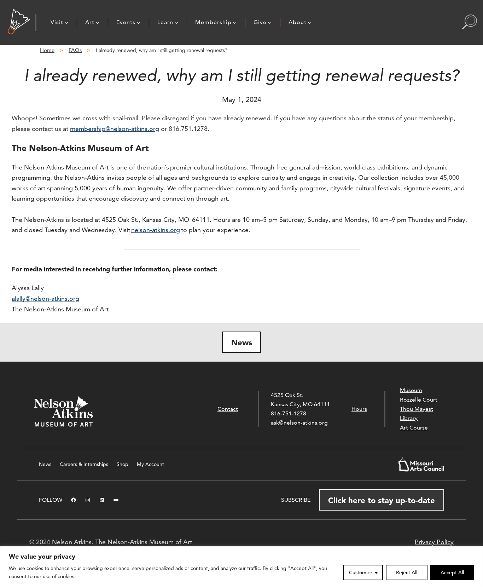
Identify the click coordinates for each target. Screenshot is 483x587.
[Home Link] (19, 22)
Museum (411, 390)
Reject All (406, 572)
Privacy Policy (434, 542)
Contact (227, 408)
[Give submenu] (270, 22)
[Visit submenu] (66, 22)
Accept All (452, 572)
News (241, 342)
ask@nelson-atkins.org (299, 422)
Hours (359, 408)
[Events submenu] (138, 22)
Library (409, 418)
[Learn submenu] (176, 22)
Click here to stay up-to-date (381, 500)
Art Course (414, 427)
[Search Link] (469, 22)
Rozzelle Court (418, 399)
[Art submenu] (97, 22)
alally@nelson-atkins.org (45, 298)
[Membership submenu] (235, 22)
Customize (360, 572)
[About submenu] (310, 22)
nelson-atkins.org (155, 230)
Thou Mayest (416, 408)
